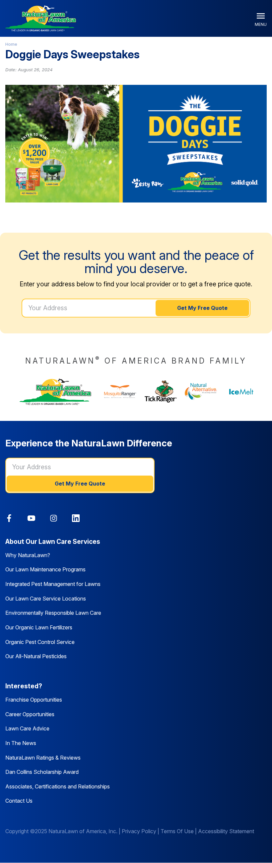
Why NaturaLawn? (27, 555)
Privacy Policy (139, 831)
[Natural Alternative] (201, 391)
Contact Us (19, 800)
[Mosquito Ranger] (120, 391)
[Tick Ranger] (161, 391)
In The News (20, 743)
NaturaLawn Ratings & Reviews (43, 757)
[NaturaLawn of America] (55, 391)
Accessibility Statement (226, 831)
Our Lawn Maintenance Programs (45, 569)
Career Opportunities (29, 714)
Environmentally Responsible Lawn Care (53, 612)
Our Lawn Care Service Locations (45, 598)
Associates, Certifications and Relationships (57, 786)
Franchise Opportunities (33, 699)
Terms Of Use (177, 831)
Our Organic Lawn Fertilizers (38, 627)
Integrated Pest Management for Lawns (53, 584)
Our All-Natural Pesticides (36, 656)
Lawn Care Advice (27, 728)
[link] (9, 518)
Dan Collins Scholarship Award (42, 772)
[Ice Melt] (241, 391)
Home (11, 44)
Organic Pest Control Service (40, 642)
